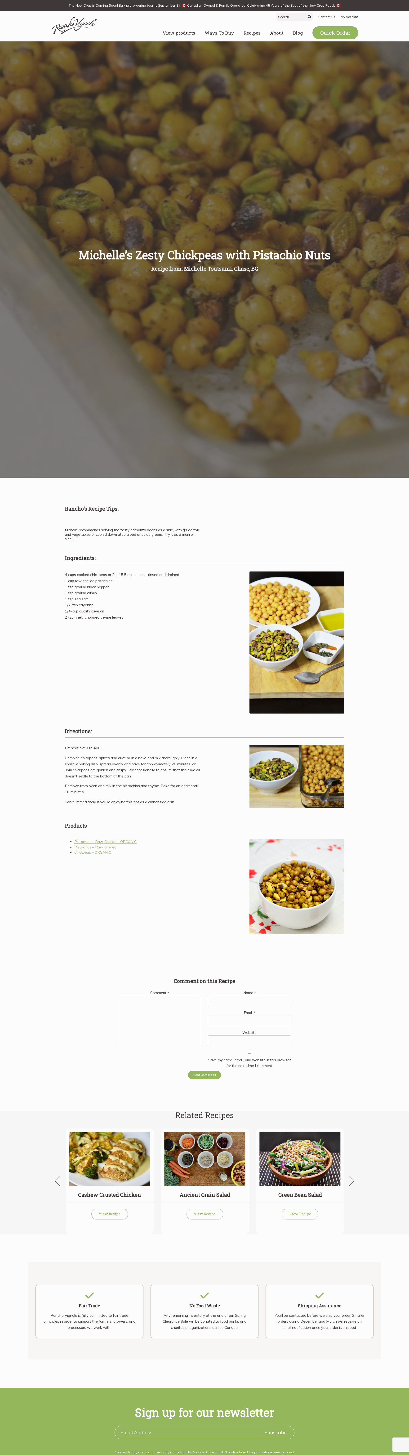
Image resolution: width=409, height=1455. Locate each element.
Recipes (252, 33)
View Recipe (109, 1213)
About (277, 33)
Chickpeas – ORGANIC (92, 852)
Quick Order (335, 32)
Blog (298, 33)
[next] (349, 1181)
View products (179, 33)
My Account (349, 17)
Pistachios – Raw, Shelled (95, 847)
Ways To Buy (219, 33)
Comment (159, 993)
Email (249, 1012)
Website (249, 1032)
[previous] (60, 1181)
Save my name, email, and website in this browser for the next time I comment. (249, 1063)
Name (249, 993)
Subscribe (276, 1432)
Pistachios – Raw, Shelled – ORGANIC (105, 841)
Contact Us (326, 17)
